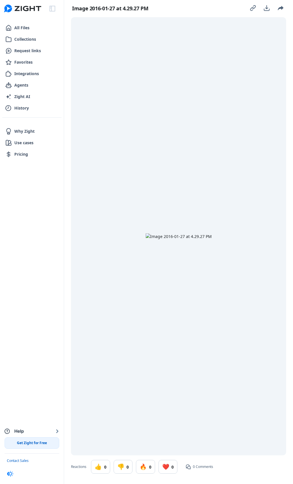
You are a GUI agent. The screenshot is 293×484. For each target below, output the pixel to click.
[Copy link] (253, 8)
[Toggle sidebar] (52, 8)
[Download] (266, 8)
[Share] (280, 8)
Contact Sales (18, 460)
